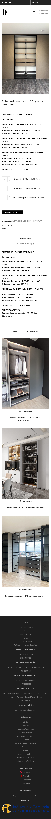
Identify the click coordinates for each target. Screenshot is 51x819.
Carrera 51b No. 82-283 (25, 680)
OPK (9, 228)
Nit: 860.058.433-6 (25, 627)
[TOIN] (5, 14)
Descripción (26, 238)
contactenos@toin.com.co (25, 710)
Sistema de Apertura (34, 221)
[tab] (25, 238)
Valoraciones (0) (25, 244)
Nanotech (25, 725)
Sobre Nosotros (25, 631)
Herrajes (25, 747)
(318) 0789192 (25, 658)
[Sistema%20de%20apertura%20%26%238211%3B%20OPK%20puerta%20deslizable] (3, 225)
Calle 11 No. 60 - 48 (25, 654)
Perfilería (25, 750)
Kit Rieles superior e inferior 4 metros (28, 198)
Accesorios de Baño (26, 754)
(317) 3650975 (25, 684)
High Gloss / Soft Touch (25, 729)
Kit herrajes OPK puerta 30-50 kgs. (27, 188)
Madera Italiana (25, 733)
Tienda (25, 638)
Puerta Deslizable (19, 221)
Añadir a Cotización (12, 212)
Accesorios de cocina (25, 736)
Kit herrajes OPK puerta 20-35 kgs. (27, 179)
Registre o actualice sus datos (25, 796)
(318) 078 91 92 (25, 700)
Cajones (25, 740)
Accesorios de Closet (25, 757)
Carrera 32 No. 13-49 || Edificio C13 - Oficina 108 (25, 667)
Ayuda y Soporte (25, 641)
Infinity (25, 722)
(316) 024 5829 (25, 671)
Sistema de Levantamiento (25, 743)
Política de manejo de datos (25, 645)
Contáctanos (25, 634)
